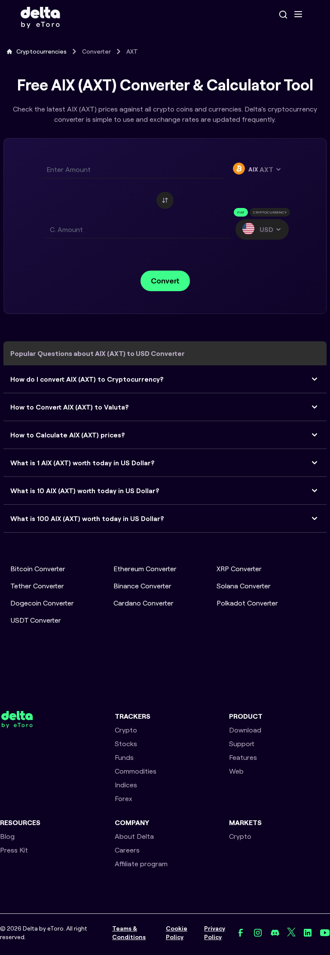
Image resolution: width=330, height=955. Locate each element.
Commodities (135, 771)
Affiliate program (141, 863)
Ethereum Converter (145, 568)
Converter (96, 51)
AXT (132, 51)
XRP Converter (239, 568)
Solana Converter (244, 585)
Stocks (126, 743)
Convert (165, 281)
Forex (123, 798)
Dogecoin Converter (42, 603)
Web (236, 771)
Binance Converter (142, 585)
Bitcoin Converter (37, 568)
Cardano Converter (143, 603)
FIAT (240, 212)
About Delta (134, 836)
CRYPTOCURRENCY (270, 212)
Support (241, 743)
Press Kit (14, 850)
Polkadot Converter (247, 603)
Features (243, 757)
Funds (124, 757)
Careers (127, 850)
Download (245, 730)
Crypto (126, 730)
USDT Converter (35, 620)
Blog (7, 836)
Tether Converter (37, 585)
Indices (126, 784)
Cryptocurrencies (41, 51)
